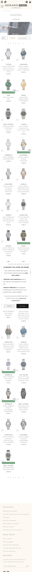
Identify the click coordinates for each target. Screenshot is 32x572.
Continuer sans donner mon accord (18, 264)
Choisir (9, 306)
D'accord (22, 306)
